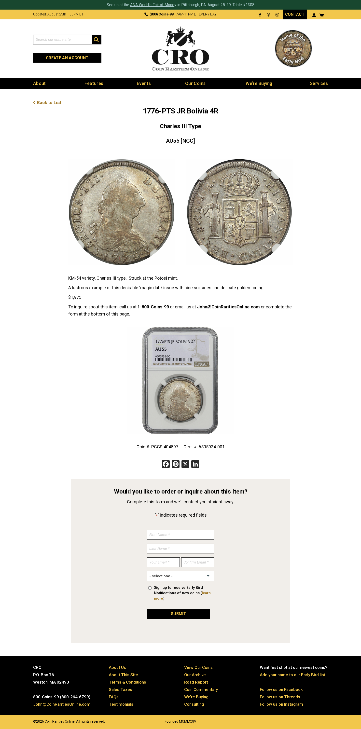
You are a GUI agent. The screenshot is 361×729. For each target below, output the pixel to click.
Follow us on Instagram (281, 704)
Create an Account (67, 57)
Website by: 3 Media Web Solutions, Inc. (28, 720)
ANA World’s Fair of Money (153, 4)
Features (93, 83)
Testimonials (121, 704)
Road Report (196, 682)
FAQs (114, 696)
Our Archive (195, 674)
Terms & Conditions (127, 682)
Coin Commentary (201, 689)
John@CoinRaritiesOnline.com (228, 306)
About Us (117, 667)
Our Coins (195, 83)
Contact (295, 14)
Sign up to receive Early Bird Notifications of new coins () (182, 593)
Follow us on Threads (280, 696)
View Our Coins (198, 667)
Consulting (194, 704)
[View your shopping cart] (322, 15)
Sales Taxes (120, 689)
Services (319, 83)
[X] (185, 464)
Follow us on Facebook (281, 689)
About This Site (123, 674)
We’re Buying (259, 83)
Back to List (48, 102)
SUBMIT (178, 613)
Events (144, 83)
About (39, 83)
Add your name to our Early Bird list (292, 674)
